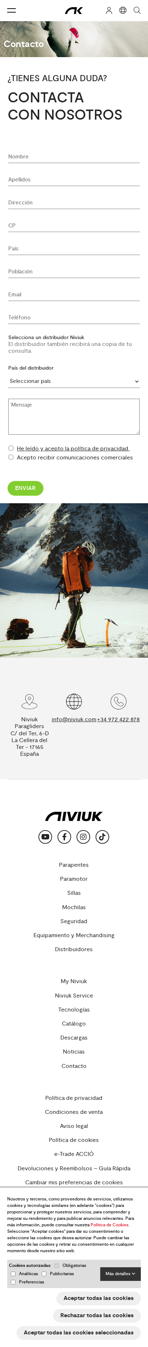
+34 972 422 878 (118, 719)
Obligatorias (74, 1265)
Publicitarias (62, 1274)
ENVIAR (25, 488)
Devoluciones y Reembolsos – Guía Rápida (74, 1168)
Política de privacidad (73, 1098)
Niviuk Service (74, 995)
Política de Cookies (110, 1225)
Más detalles (118, 1274)
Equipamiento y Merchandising (74, 935)
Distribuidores (74, 949)
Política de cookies (74, 1140)
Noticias (74, 1052)
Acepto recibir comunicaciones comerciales (75, 457)
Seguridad (73, 921)
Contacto (74, 1066)
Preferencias (31, 1282)
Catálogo (74, 1023)
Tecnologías (74, 1009)
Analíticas (28, 1274)
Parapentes (74, 865)
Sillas (74, 893)
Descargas (74, 1037)
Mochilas (74, 907)
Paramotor (74, 879)
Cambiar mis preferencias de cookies (74, 1182)
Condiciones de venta (74, 1112)
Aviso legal (74, 1126)
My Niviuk (74, 981)
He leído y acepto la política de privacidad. (73, 448)
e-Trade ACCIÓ (74, 1154)
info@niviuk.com (74, 719)
